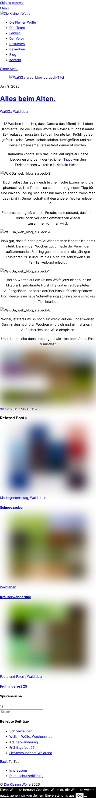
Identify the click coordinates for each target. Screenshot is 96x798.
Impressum (18, 770)
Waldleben (21, 111)
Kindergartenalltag (14, 498)
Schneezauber (12, 507)
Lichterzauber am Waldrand (30, 753)
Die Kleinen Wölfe (22, 22)
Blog (12, 54)
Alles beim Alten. (28, 99)
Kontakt (15, 60)
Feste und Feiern (12, 676)
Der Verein (17, 38)
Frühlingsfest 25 (13, 686)
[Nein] (85, 796)
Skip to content (12, 3)
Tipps (67, 159)
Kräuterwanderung (15, 597)
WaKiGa (6, 111)
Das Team (17, 28)
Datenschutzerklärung (26, 776)
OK (79, 795)
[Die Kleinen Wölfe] (15, 13)
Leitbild (15, 33)
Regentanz (28, 408)
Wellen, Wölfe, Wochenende (30, 736)
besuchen (17, 44)
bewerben (17, 49)
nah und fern (10, 408)
